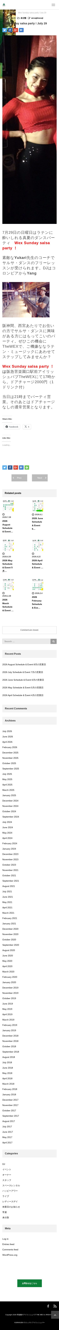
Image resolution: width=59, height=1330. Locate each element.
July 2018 (7, 1062)
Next (39, 478)
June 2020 (7, 955)
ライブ (5, 1196)
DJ (3, 1164)
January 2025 (9, 795)
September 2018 (10, 1051)
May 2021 (7, 902)
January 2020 (9, 982)
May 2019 (7, 1009)
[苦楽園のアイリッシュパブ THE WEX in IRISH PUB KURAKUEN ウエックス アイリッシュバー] (4, 4)
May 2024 (7, 832)
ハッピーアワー (10, 1191)
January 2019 (9, 1030)
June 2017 (7, 1132)
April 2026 (7, 742)
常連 (4, 1212)
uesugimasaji (37, 18)
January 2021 (9, 923)
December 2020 (10, 929)
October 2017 (9, 1110)
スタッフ (6, 1180)
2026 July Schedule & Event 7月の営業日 (22, 672)
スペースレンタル (11, 1185)
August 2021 (8, 886)
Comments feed (10, 1249)
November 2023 (10, 859)
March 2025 (8, 790)
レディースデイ (10, 1201)
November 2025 (10, 758)
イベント (6, 1169)
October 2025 (9, 763)
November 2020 (10, 934)
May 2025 (7, 779)
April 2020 (7, 966)
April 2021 (7, 907)
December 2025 (10, 752)
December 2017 (10, 1100)
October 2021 (9, 875)
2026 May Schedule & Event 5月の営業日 (22, 687)
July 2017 (7, 1126)
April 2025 (7, 784)
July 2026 (7, 731)
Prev (19, 478)
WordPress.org (9, 1255)
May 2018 (7, 1073)
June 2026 (7, 736)
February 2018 (9, 1089)
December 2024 (10, 800)
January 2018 (9, 1094)
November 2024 (10, 806)
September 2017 (10, 1116)
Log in (5, 1239)
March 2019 (8, 1019)
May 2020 (7, 961)
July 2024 (7, 822)
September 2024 (10, 816)
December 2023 (10, 854)
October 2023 (9, 865)
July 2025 (7, 774)
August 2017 (8, 1121)
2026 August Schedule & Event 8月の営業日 (24, 664)
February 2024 (9, 843)
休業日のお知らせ (11, 1207)
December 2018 (10, 1035)
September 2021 (10, 881)
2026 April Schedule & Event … (37, 564)
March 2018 (8, 1084)
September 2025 (10, 768)
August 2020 (8, 950)
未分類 (11, 13)
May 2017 (7, 1137)
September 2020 (10, 945)
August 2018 (8, 1057)
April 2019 (7, 1014)
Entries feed (8, 1244)
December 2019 (10, 987)
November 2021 (10, 870)
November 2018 (10, 1041)
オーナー (6, 1175)
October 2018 (9, 1046)
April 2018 (7, 1078)
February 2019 (9, 1025)
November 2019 (10, 993)
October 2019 (9, 998)
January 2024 (9, 848)
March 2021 (8, 913)
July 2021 (7, 891)
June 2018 (7, 1068)
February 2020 (9, 977)
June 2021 (7, 897)
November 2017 (10, 1105)
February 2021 (9, 918)
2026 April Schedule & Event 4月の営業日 (22, 695)
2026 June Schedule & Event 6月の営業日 (23, 680)
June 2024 (7, 827)
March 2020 (8, 971)
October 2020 (9, 939)
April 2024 (7, 838)
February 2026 (9, 747)
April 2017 (7, 1142)
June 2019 (7, 1003)
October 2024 (9, 811)
